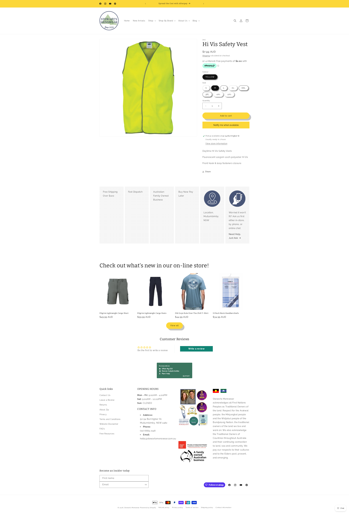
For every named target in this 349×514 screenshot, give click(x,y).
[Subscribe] (145, 484)
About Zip (104, 410)
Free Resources (107, 434)
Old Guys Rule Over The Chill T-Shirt (192, 313)
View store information (216, 143)
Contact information (223, 507)
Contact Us (105, 395)
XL (234, 89)
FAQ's (102, 429)
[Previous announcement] (145, 3)
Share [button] (208, 172)
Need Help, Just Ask (235, 236)
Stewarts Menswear (132, 508)
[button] (152, 21)
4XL (219, 95)
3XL (207, 94)
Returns (103, 405)
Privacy (103, 414)
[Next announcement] (204, 3)
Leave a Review (107, 400)
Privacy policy (177, 507)
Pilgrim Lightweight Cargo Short (114, 313)
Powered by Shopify (148, 508)
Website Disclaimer (109, 424)
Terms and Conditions (110, 419)
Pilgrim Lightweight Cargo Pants (151, 313)
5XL (231, 95)
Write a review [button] (196, 348)
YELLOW (209, 77)
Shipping (206, 56)
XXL (244, 88)
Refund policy (164, 507)
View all (174, 325)
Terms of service (192, 507)
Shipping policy (207, 507)
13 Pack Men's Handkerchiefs (226, 313)
